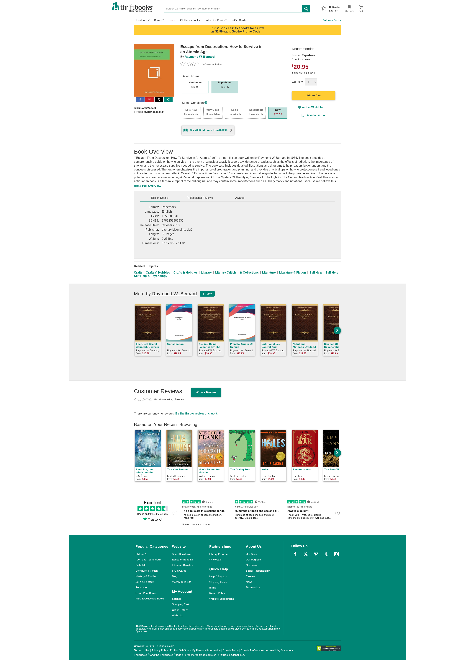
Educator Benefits (182, 559)
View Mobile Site (181, 581)
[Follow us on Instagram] (336, 554)
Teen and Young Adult (148, 559)
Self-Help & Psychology (150, 275)
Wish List (177, 615)
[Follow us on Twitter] (305, 554)
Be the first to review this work (196, 413)
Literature (269, 272)
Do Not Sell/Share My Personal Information (195, 650)
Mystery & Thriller (145, 576)
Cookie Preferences (252, 650)
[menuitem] (334, 8)
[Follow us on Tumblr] (326, 554)
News (249, 581)
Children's (141, 553)
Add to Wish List (312, 107)
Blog (174, 576)
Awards (240, 197)
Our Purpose (253, 559)
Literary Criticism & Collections (237, 272)
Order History (180, 609)
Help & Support (218, 576)
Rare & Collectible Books (149, 598)
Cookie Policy (231, 650)
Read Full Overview (147, 185)
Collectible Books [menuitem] (214, 20)
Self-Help (331, 272)
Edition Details (159, 197)
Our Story (251, 553)
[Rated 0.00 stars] (189, 64)
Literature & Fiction (292, 272)
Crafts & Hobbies (158, 272)
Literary (206, 272)
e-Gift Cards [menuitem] (239, 20)
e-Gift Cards (179, 570)
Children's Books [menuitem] (190, 20)
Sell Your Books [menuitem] (332, 20)
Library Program (218, 553)
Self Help (315, 272)
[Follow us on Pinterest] (316, 554)
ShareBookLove (181, 553)
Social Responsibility (258, 570)
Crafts (138, 272)
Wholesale (215, 559)
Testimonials (253, 587)
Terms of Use (142, 650)
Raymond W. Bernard (200, 56)
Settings (176, 598)
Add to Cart (313, 95)
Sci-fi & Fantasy (144, 581)
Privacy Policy (160, 650)
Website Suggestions (221, 598)
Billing (212, 587)
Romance (141, 587)
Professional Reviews (200, 197)
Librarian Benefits (182, 565)
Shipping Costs (218, 582)
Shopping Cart (180, 604)
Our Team (252, 565)
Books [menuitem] (157, 20)
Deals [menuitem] (172, 20)
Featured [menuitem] (141, 20)
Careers (250, 576)
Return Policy (217, 593)
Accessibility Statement (279, 650)
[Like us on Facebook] (295, 554)
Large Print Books (145, 592)
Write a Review (206, 392)
